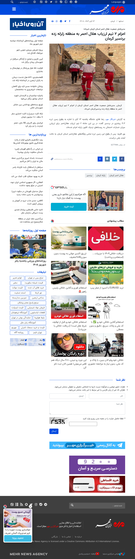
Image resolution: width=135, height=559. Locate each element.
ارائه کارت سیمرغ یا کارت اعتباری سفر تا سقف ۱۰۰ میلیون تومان (27, 115)
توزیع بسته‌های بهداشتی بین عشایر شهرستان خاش (28, 106)
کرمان (113, 21)
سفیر (15, 283)
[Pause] (91, 208)
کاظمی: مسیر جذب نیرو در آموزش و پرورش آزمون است (28, 202)
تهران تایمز (37, 332)
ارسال (54, 431)
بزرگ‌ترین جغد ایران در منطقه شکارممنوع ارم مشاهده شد (30, 220)
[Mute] (96, 208)
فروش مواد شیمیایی (36, 307)
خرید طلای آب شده (36, 287)
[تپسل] (52, 187)
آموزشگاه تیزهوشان (19, 312)
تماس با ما (66, 536)
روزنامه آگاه (19, 332)
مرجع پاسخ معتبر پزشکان (28, 302)
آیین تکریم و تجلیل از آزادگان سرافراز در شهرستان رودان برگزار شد (26, 60)
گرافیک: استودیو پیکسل (87, 554)
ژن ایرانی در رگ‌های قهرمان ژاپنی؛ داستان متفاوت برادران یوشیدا (29, 150)
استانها (121, 21)
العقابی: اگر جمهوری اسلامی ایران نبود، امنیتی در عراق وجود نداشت (26, 184)
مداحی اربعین (38, 298)
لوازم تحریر (17, 278)
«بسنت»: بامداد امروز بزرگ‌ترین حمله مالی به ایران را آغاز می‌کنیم (27, 160)
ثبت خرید (69, 207)
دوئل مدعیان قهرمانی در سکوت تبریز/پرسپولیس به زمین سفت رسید (27, 193)
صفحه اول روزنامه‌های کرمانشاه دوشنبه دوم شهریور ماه (26, 42)
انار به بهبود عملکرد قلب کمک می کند (27, 176)
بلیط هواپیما (39, 317)
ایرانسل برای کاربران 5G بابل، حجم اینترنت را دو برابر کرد (28, 124)
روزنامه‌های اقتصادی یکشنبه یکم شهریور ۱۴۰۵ (29, 263)
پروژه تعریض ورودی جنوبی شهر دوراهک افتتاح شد (29, 51)
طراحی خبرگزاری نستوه (111, 554)
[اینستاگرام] (36, 505)
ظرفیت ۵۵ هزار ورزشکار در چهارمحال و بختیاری (26, 70)
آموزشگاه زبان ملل (28, 322)
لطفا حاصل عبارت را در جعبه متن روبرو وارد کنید (104, 418)
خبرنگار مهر (111, 119)
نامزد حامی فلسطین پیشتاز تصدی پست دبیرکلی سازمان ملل (28, 211)
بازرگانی (55, 536)
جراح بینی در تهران (35, 278)
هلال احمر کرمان (116, 175)
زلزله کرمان (100, 175)
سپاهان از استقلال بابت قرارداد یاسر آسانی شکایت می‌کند (28, 169)
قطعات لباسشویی (37, 312)
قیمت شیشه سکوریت (34, 283)
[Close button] (30, 506)
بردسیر (89, 175)
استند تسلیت (20, 293)
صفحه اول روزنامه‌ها (34, 231)
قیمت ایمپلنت (17, 307)
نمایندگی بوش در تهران (21, 317)
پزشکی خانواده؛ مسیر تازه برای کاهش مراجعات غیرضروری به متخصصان (27, 88)
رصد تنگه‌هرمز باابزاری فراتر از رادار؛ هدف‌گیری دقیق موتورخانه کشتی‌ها (28, 141)
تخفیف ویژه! (18, 538)
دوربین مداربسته (19, 298)
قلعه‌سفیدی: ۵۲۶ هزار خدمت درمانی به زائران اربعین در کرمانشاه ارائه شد (27, 79)
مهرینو (14, 327)
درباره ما (78, 536)
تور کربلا (38, 293)
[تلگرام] (45, 505)
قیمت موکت (17, 287)
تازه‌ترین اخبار (38, 35)
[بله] (41, 505)
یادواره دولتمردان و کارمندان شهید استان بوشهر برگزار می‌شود (28, 97)
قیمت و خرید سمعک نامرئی (32, 327)
